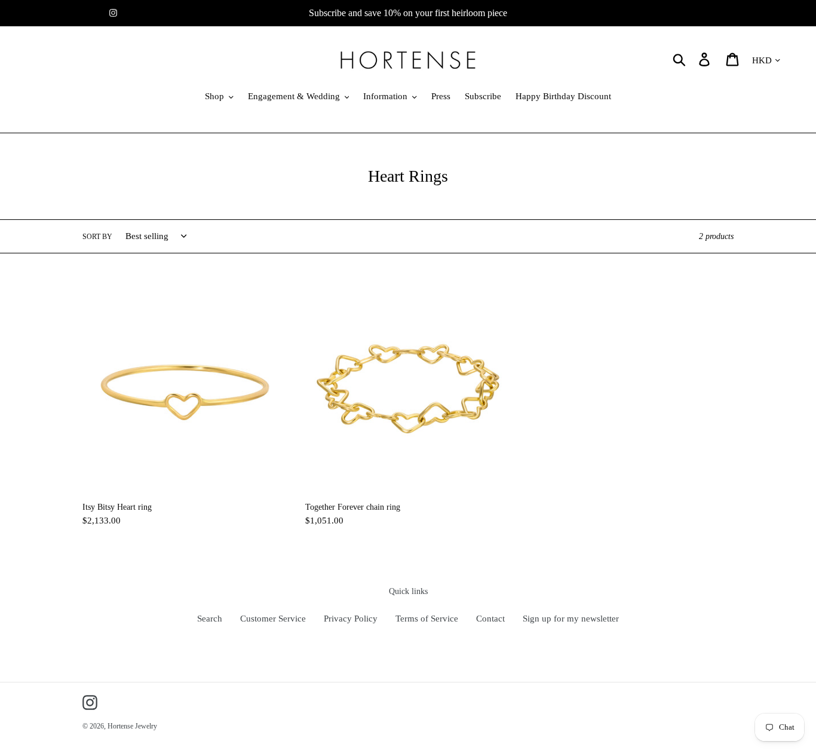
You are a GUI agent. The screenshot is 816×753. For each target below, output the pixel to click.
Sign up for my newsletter (571, 618)
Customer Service (273, 618)
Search (209, 618)
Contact (490, 618)
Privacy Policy (351, 618)
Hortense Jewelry (132, 726)
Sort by (97, 236)
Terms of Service (426, 618)
